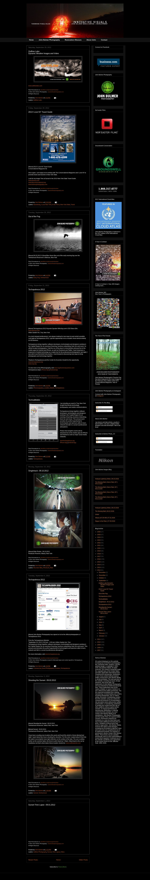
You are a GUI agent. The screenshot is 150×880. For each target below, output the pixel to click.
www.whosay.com (34, 330)
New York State (65, 204)
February (102, 633)
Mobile (52, 388)
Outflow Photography (40, 852)
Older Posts (83, 860)
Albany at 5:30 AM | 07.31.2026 (105, 518)
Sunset (35, 793)
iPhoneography (38, 388)
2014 (99, 564)
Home (31, 40)
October (101, 578)
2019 (99, 551)
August (101, 617)
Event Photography (48, 668)
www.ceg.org (32, 364)
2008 (99, 647)
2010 (99, 642)
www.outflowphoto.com (73, 743)
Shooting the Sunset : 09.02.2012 (42, 680)
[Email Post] (54, 98)
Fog (38, 277)
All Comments (102, 411)
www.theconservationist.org (37, 182)
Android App (54, 370)
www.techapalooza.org (67, 440)
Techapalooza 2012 (36, 289)
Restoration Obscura (73, 40)
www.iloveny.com (33, 180)
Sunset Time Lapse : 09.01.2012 (41, 805)
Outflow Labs (37, 100)
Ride (51, 568)
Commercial (37, 668)
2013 (99, 567)
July (100, 619)
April (100, 628)
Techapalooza (59, 388)
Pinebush (46, 568)
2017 (99, 556)
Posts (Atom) (62, 867)
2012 (99, 570)
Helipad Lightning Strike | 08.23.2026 (107, 479)
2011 (99, 639)
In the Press (56, 204)
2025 (99, 534)
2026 (99, 532)
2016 (99, 559)
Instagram (100, 396)
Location (46, 388)
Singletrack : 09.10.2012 (38, 471)
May (100, 625)
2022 (99, 543)
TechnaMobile (34, 400)
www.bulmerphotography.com (56, 91)
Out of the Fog (34, 216)
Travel (73, 204)
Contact (104, 40)
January (101, 636)
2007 (99, 650)
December (102, 572)
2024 (99, 537)
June (100, 622)
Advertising (36, 204)
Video (62, 852)
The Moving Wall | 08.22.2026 (104, 511)
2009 (99, 645)
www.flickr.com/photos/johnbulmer (49, 89)
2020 (99, 548)
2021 (99, 545)
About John (91, 40)
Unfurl (97, 514)
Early (35, 277)
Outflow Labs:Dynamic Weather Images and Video (43, 52)
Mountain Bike (38, 568)
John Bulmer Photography (49, 40)
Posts (100, 407)
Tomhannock (44, 277)
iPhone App (45, 370)
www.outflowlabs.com (35, 86)
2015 (99, 562)
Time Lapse (56, 852)
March (101, 630)
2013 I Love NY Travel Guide (40, 112)
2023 (99, 540)
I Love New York (46, 204)
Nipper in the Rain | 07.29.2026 (105, 521)
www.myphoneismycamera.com (64, 368)
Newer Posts (33, 860)
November (102, 575)
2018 (99, 554)
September (102, 580)
